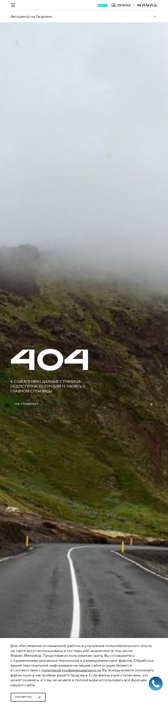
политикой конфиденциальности (71, 670)
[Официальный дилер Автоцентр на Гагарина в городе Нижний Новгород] (134, 5)
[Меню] (13, 5)
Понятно (23, 697)
